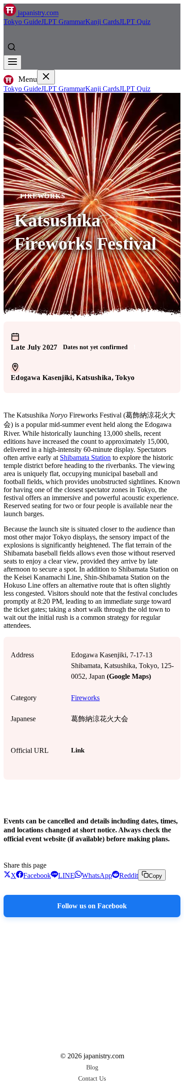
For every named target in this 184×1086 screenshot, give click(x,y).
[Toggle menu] (12, 62)
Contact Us (92, 1078)
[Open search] (12, 47)
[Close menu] (46, 77)
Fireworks (42, 196)
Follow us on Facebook (92, 906)
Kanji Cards (102, 21)
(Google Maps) (129, 676)
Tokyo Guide (22, 21)
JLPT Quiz (135, 21)
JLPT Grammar (63, 21)
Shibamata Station (85, 457)
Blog (92, 1067)
